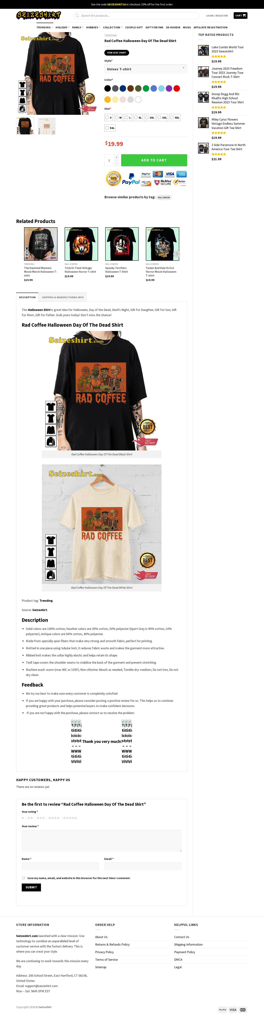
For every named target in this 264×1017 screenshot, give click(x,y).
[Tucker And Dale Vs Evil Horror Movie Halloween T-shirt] (162, 244)
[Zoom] (21, 110)
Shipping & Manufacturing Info (63, 297)
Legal (178, 967)
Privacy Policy (104, 952)
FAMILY (76, 27)
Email (109, 859)
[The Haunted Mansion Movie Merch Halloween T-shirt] (40, 244)
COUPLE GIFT (134, 27)
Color (108, 79)
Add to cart (154, 160)
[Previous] (22, 73)
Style (108, 60)
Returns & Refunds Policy (112, 944)
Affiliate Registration (211, 27)
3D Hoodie (173, 27)
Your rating (30, 811)
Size (107, 108)
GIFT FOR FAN (154, 27)
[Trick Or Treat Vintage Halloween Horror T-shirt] (81, 244)
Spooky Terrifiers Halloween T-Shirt (116, 269)
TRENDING (43, 27)
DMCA (178, 959)
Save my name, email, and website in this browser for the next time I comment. (78, 878)
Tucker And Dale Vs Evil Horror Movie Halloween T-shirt (161, 271)
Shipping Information (188, 944)
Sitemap (100, 967)
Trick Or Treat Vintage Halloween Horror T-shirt (80, 269)
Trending (46, 600)
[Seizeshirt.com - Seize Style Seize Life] (38, 15)
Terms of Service (106, 959)
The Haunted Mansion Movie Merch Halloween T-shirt (40, 271)
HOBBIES (92, 27)
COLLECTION (111, 27)
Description (27, 297)
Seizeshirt (39, 610)
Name (26, 859)
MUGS (187, 27)
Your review (30, 826)
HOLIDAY (61, 27)
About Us (101, 937)
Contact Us (181, 937)
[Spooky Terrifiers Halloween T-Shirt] (122, 244)
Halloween (164, 197)
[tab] (27, 297)
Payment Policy (184, 952)
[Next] (92, 73)
